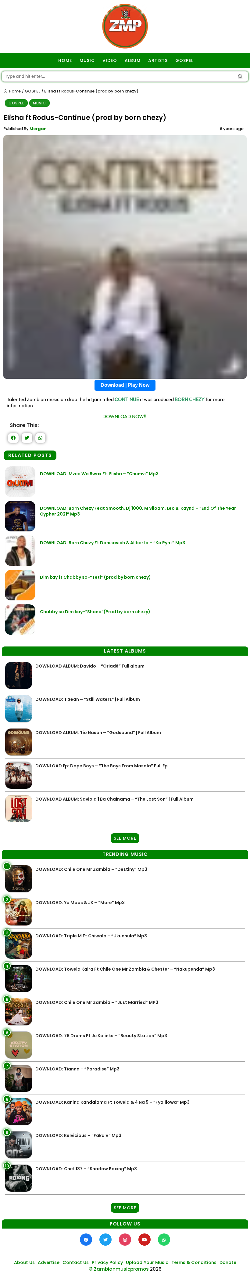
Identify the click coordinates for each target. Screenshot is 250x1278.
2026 (156, 1269)
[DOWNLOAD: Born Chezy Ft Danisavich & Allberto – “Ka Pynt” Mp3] (20, 564)
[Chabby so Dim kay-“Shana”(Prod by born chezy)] (20, 633)
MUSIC (87, 60)
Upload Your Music (147, 1262)
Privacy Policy (107, 1262)
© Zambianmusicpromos (119, 1269)
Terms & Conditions (193, 1262)
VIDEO (109, 60)
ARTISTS (158, 60)
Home (14, 91)
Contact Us (75, 1262)
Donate (228, 1262)
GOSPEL (184, 60)
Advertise (48, 1262)
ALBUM (133, 60)
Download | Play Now (125, 385)
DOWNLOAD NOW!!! (125, 416)
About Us (24, 1262)
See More (125, 838)
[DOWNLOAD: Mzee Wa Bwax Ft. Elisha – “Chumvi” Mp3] (20, 495)
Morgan (38, 129)
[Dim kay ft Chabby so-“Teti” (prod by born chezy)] (20, 598)
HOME (65, 60)
